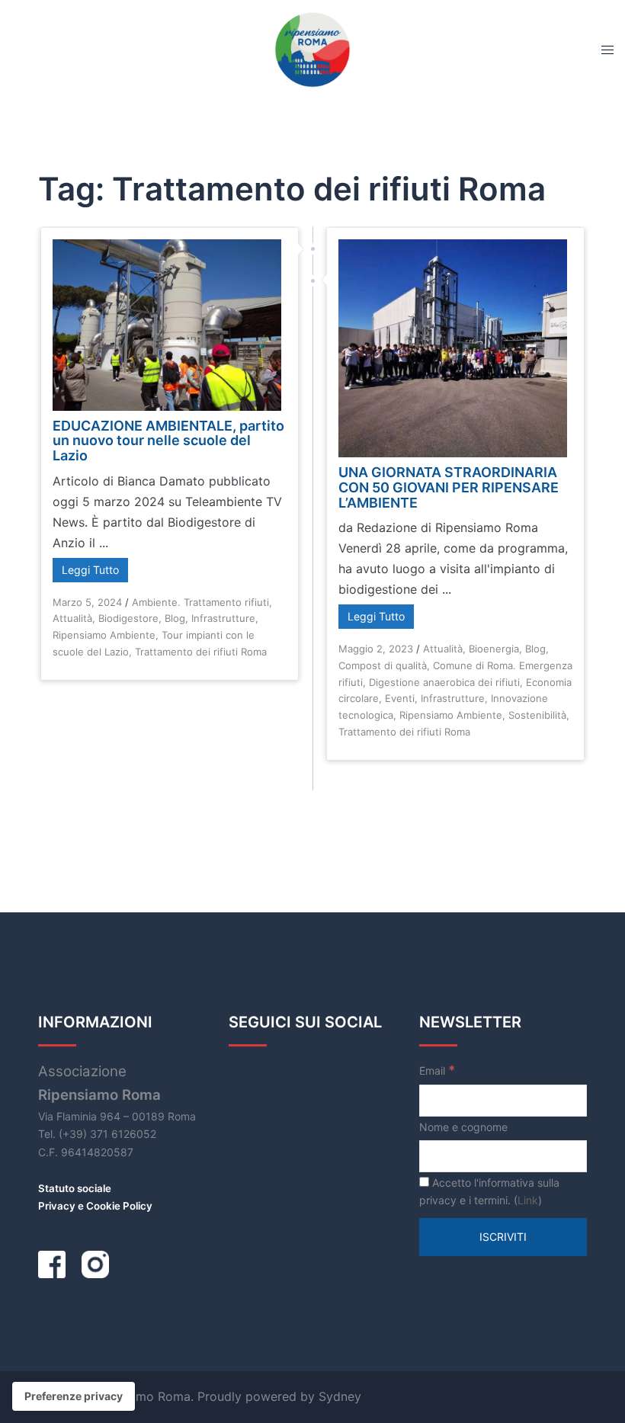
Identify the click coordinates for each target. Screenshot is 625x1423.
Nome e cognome (463, 1126)
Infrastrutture (223, 618)
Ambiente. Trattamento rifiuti (200, 602)
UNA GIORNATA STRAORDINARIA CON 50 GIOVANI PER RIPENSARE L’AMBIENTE (448, 487)
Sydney (340, 1396)
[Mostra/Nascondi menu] (607, 49)
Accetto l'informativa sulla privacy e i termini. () (489, 1191)
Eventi (400, 698)
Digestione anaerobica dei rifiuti (444, 682)
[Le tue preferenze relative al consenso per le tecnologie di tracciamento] (73, 1396)
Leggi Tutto (90, 569)
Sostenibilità (537, 715)
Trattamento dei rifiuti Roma (201, 652)
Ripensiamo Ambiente (104, 635)
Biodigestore (128, 618)
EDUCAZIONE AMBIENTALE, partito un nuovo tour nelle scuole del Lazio (168, 441)
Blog (175, 618)
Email (437, 1070)
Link (528, 1200)
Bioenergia (494, 649)
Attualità (72, 618)
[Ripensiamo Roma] (312, 48)
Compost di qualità (382, 665)
